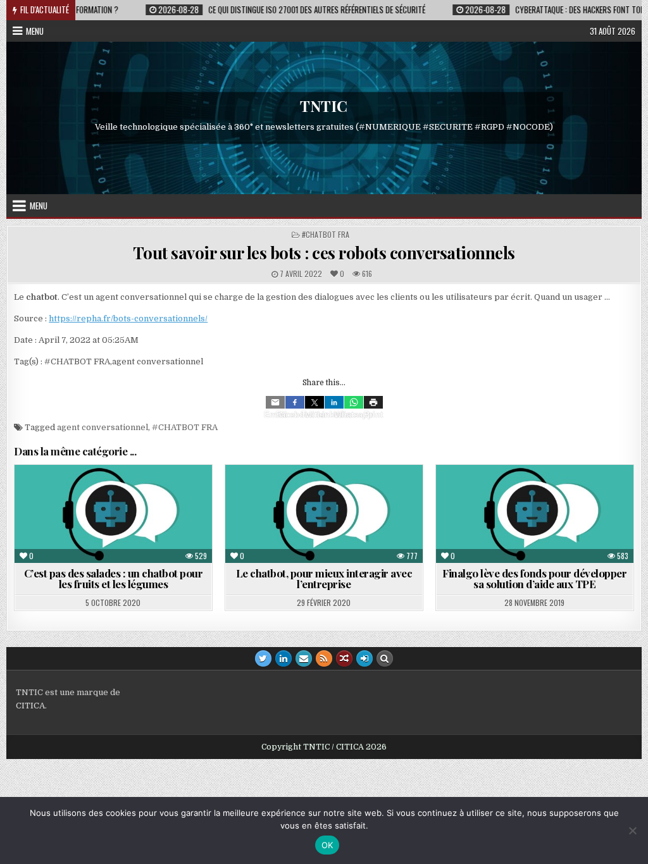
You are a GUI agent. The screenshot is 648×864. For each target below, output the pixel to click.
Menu (35, 31)
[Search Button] (385, 658)
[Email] (275, 402)
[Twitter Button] (263, 658)
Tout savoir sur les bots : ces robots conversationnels (324, 253)
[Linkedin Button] (283, 658)
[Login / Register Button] (364, 658)
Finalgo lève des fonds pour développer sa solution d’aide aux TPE (534, 578)
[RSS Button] (324, 658)
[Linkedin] (334, 402)
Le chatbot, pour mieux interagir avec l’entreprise (324, 578)
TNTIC (323, 106)
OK (327, 845)
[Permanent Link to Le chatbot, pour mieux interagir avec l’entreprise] (323, 514)
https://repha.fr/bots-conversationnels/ (128, 318)
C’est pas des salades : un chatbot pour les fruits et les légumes (113, 578)
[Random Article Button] (344, 658)
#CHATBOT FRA (325, 234)
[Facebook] (294, 402)
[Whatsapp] (353, 402)
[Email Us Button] (304, 658)
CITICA (30, 705)
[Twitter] (314, 402)
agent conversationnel (102, 427)
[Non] (632, 830)
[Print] (373, 402)
